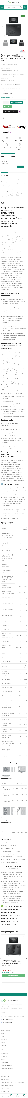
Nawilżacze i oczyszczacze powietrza (12, 1082)
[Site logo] (13, 2)
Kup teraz (7, 106)
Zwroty (3, 1059)
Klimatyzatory (5, 1076)
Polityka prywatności (7, 1068)
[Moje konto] (24, 7)
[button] (2, 26)
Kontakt (3, 1045)
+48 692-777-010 (8, 1019)
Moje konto (4, 1053)
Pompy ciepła (5, 1079)
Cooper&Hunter (6, 968)
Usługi (3, 1042)
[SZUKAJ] (21, 7)
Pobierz (21, 166)
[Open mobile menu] (2, 7)
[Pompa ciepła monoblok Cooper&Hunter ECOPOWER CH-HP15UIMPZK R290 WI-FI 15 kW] (13, 946)
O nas (3, 1036)
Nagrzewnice (5, 1088)
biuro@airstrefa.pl (8, 1022)
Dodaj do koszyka (16, 102)
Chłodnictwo (5, 1091)
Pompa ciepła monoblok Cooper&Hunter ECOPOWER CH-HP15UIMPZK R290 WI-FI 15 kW (12, 961)
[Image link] (10, 1000)
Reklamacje (4, 1062)
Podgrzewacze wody (7, 1085)
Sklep (3, 1033)
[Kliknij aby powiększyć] (4, 36)
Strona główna (5, 1030)
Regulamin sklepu (6, 1065)
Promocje (4, 1039)
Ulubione (4, 1056)
